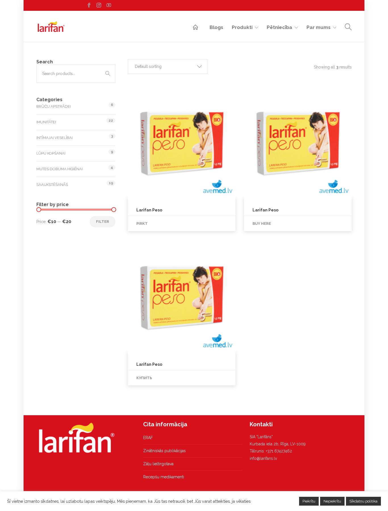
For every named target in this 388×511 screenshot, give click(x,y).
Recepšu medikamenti (163, 477)
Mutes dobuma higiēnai (59, 169)
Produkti (242, 27)
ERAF (148, 437)
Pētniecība (279, 27)
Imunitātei (46, 122)
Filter (102, 221)
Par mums (318, 27)
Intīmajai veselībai (54, 138)
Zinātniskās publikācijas (164, 450)
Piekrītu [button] (309, 501)
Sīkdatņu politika (363, 501)
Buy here (262, 223)
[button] (167, 66)
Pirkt (142, 223)
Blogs (216, 27)
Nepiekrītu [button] (332, 501)
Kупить (144, 378)
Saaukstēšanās (52, 184)
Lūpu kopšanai (50, 153)
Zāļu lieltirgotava (158, 464)
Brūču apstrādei (53, 106)
